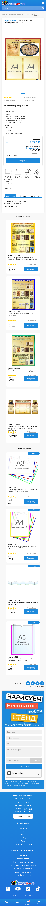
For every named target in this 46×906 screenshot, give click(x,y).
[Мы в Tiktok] (38, 889)
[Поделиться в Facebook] (33, 683)
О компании (23, 823)
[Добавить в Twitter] (37, 683)
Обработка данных (23, 875)
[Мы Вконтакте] (28, 889)
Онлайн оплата (37, 177)
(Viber (17, 811)
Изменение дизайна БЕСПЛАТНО (8, 177)
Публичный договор (23, 838)
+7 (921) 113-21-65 (23, 809)
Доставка (23, 855)
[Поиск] (43, 8)
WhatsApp (23, 811)
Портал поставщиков (23, 844)
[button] (23, 93)
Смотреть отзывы (29, 97)
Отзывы (22, 196)
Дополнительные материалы (23, 865)
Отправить (24, 766)
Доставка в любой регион (27, 177)
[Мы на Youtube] (18, 889)
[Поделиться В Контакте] (28, 683)
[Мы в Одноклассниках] (8, 889)
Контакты (23, 828)
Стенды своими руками (23, 862)
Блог (23, 841)
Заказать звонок (11, 100)
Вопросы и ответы (23, 872)
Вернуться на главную (36, 686)
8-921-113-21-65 (23, 805)
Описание (10, 196)
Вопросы (35, 196)
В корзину (31, 269)
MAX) (29, 811)
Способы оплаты (23, 859)
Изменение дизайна (23, 869)
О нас (23, 831)
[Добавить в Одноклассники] (42, 683)
